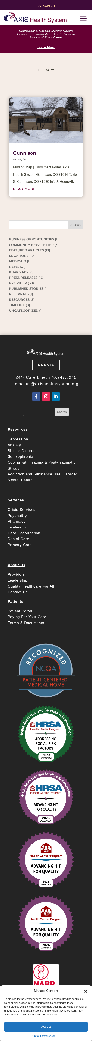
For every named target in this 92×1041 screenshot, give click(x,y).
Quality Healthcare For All (31, 586)
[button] (85, 991)
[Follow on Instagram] (46, 396)
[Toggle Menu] (83, 18)
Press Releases (23, 278)
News (14, 267)
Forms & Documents (26, 623)
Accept (46, 1026)
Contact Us (18, 592)
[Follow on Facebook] (36, 396)
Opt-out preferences (43, 1036)
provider (18, 283)
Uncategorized (23, 310)
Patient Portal (21, 611)
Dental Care (18, 539)
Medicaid (17, 261)
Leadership (17, 580)
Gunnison (24, 153)
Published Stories (26, 289)
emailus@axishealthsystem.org (47, 384)
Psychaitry (17, 516)
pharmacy (18, 272)
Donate (46, 365)
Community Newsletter (31, 245)
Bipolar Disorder (22, 451)
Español (46, 6)
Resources (19, 300)
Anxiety (14, 445)
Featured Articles (26, 250)
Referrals (19, 294)
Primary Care (20, 545)
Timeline (17, 305)
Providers (17, 574)
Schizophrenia (20, 457)
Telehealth (17, 527)
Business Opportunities (31, 239)
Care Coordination (24, 533)
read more (24, 189)
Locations (18, 256)
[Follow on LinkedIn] (56, 396)
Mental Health (20, 480)
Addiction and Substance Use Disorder (42, 474)
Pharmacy (17, 521)
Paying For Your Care (27, 617)
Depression (18, 439)
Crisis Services (22, 510)
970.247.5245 (62, 377)
